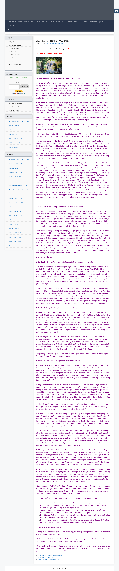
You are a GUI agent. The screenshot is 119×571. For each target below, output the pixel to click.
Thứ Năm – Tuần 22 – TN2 (16, 134)
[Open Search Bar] (8, 30)
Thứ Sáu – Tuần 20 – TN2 (15, 198)
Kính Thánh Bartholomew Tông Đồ (18, 185)
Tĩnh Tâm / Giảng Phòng (15, 103)
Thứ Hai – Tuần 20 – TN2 (15, 215)
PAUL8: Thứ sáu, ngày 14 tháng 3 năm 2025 (51, 559)
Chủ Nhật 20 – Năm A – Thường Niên (19, 220)
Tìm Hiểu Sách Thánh (57, 22)
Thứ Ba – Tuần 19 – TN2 (15, 241)
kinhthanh (49, 555)
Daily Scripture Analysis (15, 22)
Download (11, 26)
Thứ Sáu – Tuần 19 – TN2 (15, 228)
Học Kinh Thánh (42, 22)
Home (8, 33)
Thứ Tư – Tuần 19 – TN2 (15, 237)
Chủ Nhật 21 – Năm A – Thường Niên (19, 189)
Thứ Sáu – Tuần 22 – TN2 (15, 130)
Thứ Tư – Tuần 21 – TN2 (15, 176)
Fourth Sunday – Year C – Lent (46, 557)
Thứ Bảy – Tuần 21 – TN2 (15, 163)
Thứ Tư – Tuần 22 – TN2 (15, 138)
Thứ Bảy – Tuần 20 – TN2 (15, 194)
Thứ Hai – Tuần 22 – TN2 (15, 147)
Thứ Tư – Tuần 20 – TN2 (15, 207)
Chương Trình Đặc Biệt (96, 22)
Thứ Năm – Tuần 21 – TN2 (16, 172)
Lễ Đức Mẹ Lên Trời (14, 224)
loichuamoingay (57, 555)
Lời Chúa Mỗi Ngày (29, 22)
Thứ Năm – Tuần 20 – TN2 (16, 202)
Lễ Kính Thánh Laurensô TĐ (16, 246)
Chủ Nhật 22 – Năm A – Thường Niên (19, 159)
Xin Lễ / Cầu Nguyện (14, 110)
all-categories (42, 555)
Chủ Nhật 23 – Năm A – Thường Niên (19, 121)
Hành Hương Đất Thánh (15, 107)
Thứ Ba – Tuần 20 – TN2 (15, 211)
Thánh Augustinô (13, 168)
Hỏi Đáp (85, 22)
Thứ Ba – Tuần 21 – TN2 (15, 181)
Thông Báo (11, 42)
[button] (116, 11)
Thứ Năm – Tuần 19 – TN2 (16, 233)
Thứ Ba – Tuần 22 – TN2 (15, 143)
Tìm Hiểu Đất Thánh (73, 22)
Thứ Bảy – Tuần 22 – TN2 (15, 125)
